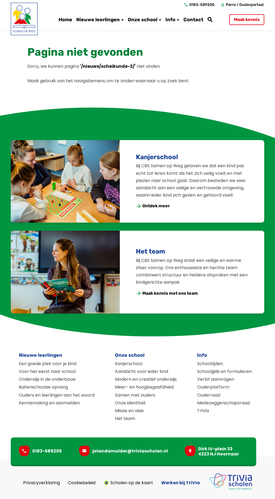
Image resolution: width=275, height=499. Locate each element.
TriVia (203, 411)
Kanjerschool (157, 157)
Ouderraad (208, 395)
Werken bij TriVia (180, 483)
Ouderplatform (213, 387)
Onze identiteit (130, 403)
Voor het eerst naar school (47, 371)
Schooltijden (210, 364)
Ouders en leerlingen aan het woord (57, 395)
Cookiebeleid (81, 483)
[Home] (24, 19)
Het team (150, 251)
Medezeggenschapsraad (223, 403)
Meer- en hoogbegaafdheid (144, 387)
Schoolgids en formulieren (224, 371)
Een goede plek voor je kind (47, 364)
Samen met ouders (135, 395)
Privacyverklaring (41, 483)
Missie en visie (129, 411)
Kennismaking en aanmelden (49, 403)
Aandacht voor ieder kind (141, 371)
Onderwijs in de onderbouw (47, 379)
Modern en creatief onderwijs (146, 379)
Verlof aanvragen (215, 379)
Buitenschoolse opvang (43, 387)
